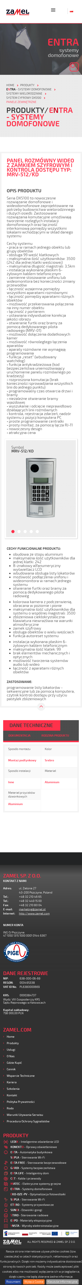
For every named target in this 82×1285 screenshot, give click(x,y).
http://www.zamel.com (34, 913)
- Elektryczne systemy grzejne (36, 1184)
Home (11, 1037)
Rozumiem (13, 1282)
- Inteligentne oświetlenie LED (35, 1142)
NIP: (6, 978)
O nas (11, 1056)
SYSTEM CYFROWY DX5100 (23, 98)
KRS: (6, 995)
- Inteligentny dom (30, 1173)
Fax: (6, 905)
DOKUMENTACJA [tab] (19, 735)
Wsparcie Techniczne (21, 1076)
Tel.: (6, 896)
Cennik (11, 1069)
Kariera (12, 1082)
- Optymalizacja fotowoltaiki (38, 1194)
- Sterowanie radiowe (29, 1215)
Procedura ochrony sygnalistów (28, 1121)
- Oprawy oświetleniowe (34, 1147)
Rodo (10, 1108)
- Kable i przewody (26, 1178)
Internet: (9, 913)
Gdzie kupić (14, 1063)
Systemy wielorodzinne (24, 93)
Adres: (7, 888)
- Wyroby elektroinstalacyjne (35, 1226)
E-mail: (8, 909)
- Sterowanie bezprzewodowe (38, 1163)
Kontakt (12, 1095)
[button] (10, 489)
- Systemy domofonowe (29, 89)
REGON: (8, 982)
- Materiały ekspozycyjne (31, 1220)
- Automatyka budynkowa (31, 1152)
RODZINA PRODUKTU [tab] (55, 735)
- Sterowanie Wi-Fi (28, 1157)
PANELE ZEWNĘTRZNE (21, 102)
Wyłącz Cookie (33, 1282)
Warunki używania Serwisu (25, 1115)
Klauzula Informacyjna (62, 1282)
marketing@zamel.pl (32, 909)
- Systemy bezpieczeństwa (33, 1168)
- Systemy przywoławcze (32, 1205)
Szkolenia (13, 1089)
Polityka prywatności (20, 1102)
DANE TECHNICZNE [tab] (31, 725)
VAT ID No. (10, 986)
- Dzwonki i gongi (26, 1210)
